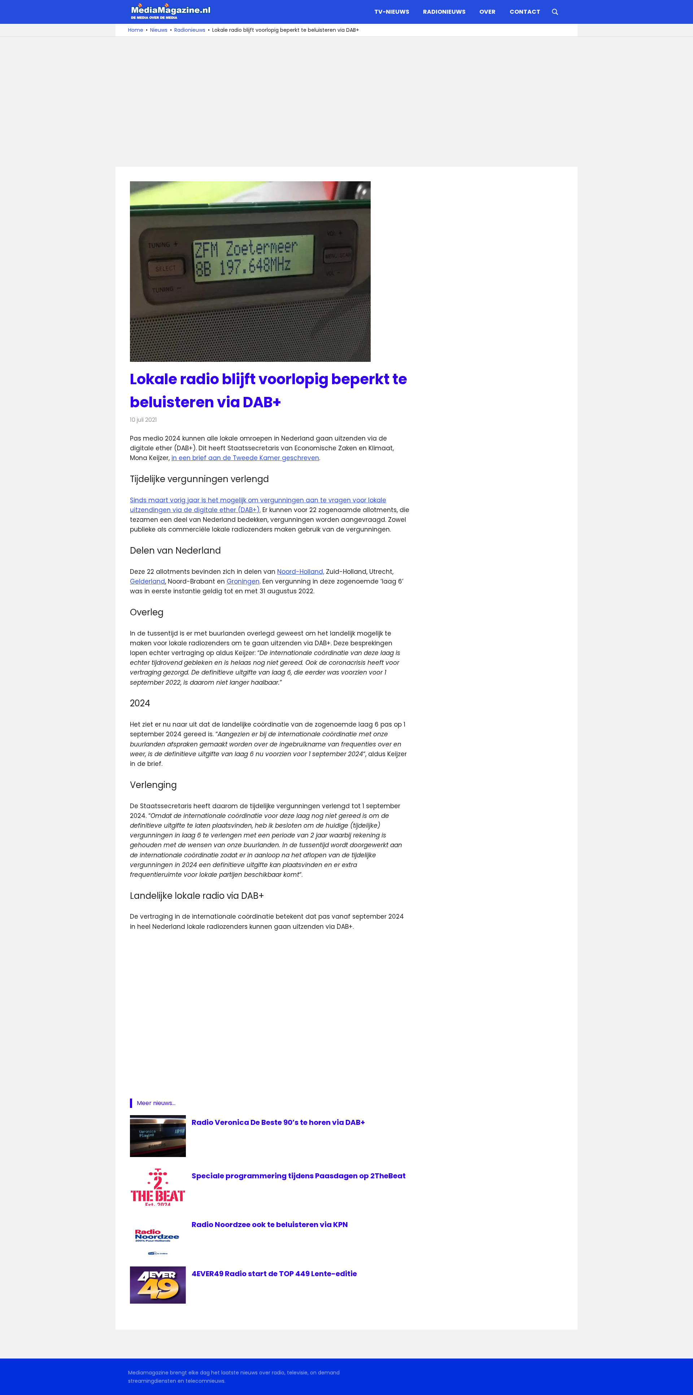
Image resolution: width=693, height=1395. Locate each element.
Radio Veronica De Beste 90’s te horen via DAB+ (278, 1122)
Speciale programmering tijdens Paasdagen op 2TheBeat (299, 1176)
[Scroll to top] (682, 1384)
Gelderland (147, 581)
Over (487, 12)
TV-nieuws (391, 12)
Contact (525, 12)
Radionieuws (444, 12)
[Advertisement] (346, 101)
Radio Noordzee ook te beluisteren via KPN (270, 1224)
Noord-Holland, (300, 571)
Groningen (243, 581)
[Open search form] (555, 11)
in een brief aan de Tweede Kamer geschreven (245, 458)
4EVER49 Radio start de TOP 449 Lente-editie (274, 1274)
